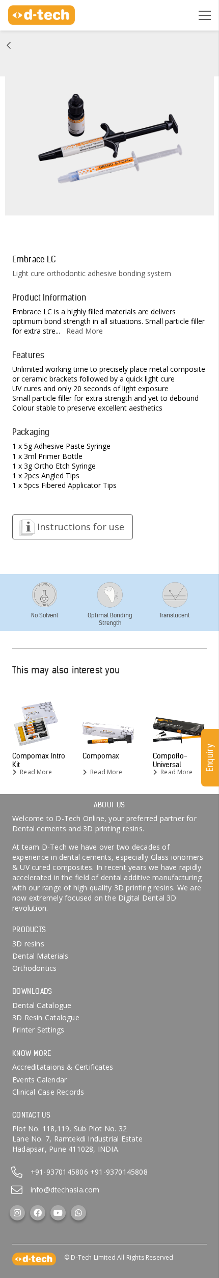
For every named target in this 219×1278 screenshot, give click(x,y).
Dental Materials (40, 956)
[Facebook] (37, 1212)
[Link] (9, 45)
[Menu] (204, 15)
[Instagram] (17, 1212)
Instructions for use (80, 527)
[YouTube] (58, 1212)
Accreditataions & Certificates (62, 1067)
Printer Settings (38, 1030)
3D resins (28, 943)
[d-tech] (41, 15)
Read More (84, 331)
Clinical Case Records (48, 1092)
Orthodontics (34, 968)
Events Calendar (39, 1079)
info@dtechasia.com (65, 1189)
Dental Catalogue (41, 1005)
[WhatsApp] (78, 1212)
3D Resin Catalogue (45, 1017)
